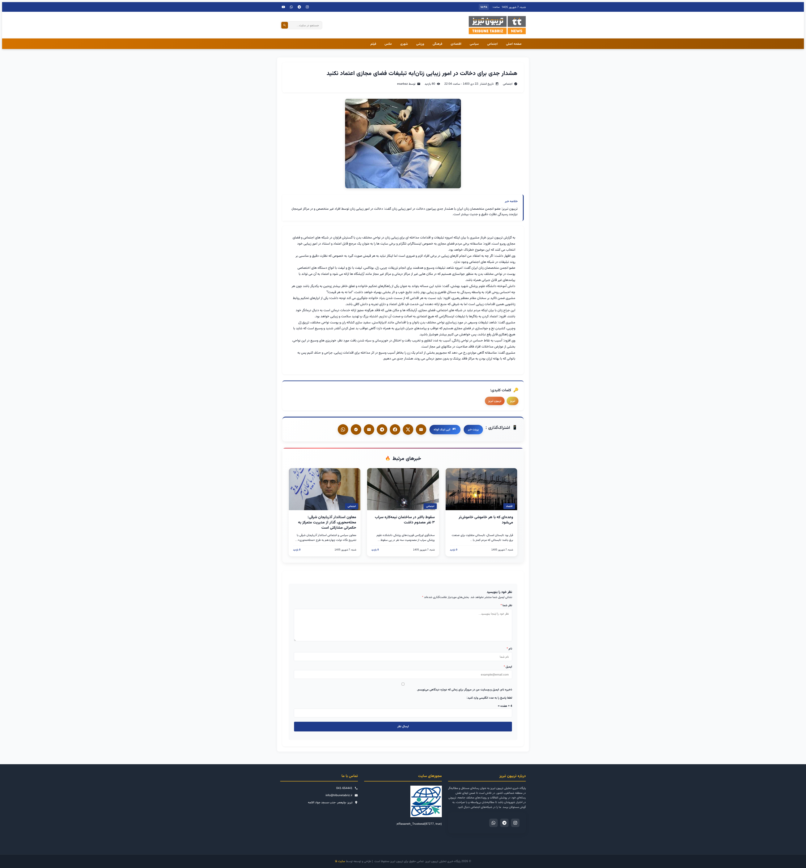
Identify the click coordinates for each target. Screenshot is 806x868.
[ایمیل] (421, 429)
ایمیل (508, 666)
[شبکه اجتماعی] (291, 7)
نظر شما (506, 605)
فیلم (373, 43)
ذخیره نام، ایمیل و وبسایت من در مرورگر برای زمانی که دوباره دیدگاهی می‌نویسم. (464, 689)
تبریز (512, 400)
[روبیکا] (356, 429)
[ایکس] (408, 429)
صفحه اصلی (514, 43)
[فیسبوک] (395, 429)
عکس (388, 43)
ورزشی (420, 43)
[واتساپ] (343, 429)
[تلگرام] (299, 7)
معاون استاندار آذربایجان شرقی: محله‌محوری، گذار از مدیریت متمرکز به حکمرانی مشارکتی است (327, 522)
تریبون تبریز (494, 400)
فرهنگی (437, 43)
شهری (404, 43)
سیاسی (474, 43)
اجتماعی (492, 43)
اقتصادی (456, 43)
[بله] (369, 429)
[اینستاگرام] (307, 7)
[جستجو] (284, 25)
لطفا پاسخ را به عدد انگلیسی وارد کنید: (489, 697)
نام (509, 648)
